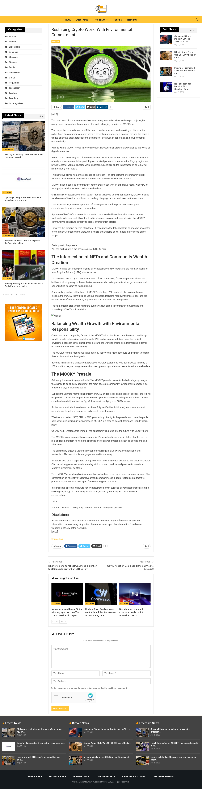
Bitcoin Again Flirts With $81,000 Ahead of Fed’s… (185, 55)
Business (55, 41)
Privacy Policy (35, 776)
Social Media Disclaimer (134, 776)
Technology (14, 88)
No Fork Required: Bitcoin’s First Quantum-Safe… (183, 86)
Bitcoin (12, 41)
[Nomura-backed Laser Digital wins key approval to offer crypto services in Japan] (67, 594)
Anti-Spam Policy (57, 776)
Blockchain (14, 47)
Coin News (100, 20)
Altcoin (12, 36)
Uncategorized (16, 103)
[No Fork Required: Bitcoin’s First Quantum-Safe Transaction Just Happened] (166, 87)
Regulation (14, 83)
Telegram (132, 20)
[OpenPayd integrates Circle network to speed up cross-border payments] (23, 179)
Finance (13, 62)
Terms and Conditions (163, 776)
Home (68, 20)
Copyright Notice (82, 776)
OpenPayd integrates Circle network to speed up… (41, 743)
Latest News (82, 20)
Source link (57, 539)
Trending (117, 20)
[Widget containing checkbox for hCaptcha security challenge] (73, 697)
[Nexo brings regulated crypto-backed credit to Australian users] (135, 594)
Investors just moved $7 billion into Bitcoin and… (184, 70)
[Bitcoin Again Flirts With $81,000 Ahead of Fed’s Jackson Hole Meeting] (166, 55)
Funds (12, 67)
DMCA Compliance (106, 776)
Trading (13, 93)
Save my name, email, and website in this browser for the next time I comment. (90, 688)
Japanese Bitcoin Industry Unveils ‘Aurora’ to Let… (182, 39)
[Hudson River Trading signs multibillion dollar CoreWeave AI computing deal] (101, 594)
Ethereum (13, 57)
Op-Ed (12, 78)
